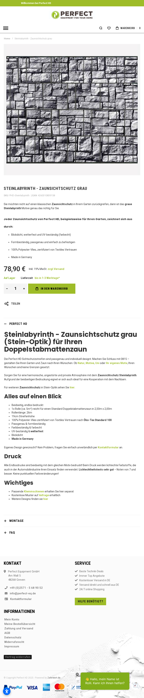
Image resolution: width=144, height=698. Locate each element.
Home (7, 38)
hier (72, 387)
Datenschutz (12, 637)
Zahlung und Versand (18, 628)
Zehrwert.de (53, 677)
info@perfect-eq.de (22, 593)
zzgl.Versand (56, 268)
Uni (97, 363)
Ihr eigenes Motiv (116, 363)
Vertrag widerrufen (17, 657)
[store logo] (72, 15)
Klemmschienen (34, 491)
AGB (7, 633)
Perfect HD (18, 324)
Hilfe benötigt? (90, 601)
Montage (16, 521)
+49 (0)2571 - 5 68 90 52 (25, 587)
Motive (90, 363)
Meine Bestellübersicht (19, 624)
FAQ (12, 532)
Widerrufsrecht (14, 642)
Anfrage (44, 495)
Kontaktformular (108, 447)
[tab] (72, 324)
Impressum (11, 646)
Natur (81, 363)
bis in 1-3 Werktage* (47, 277)
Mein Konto (11, 619)
